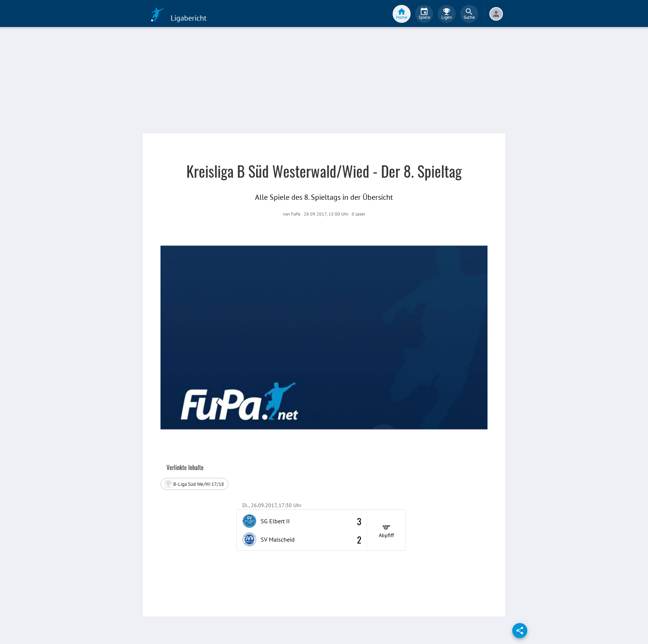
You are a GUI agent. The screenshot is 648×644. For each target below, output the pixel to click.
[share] (519, 630)
